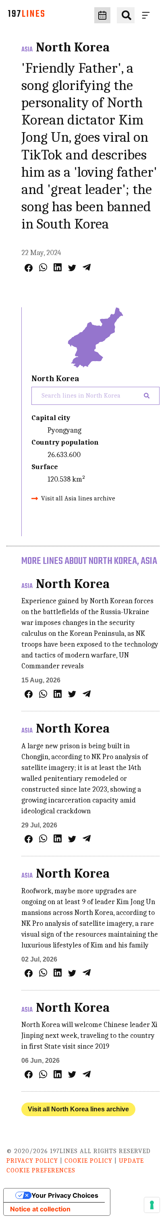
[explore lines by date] (102, 15)
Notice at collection (40, 1209)
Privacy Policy (32, 1160)
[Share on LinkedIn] (58, 267)
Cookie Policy (88, 1160)
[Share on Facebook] (29, 268)
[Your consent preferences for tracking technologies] (152, 1205)
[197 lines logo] (26, 15)
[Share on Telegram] (87, 267)
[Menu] (147, 15)
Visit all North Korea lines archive (78, 1109)
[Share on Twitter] (72, 268)
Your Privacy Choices (64, 1195)
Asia (27, 50)
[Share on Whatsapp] (43, 267)
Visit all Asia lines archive (78, 498)
